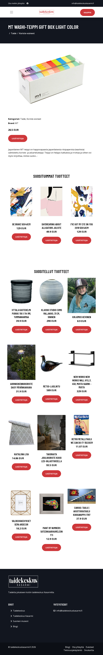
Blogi (15, 626)
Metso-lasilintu (51, 386)
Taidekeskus (19, 610)
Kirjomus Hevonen (81, 317)
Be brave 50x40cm (21, 224)
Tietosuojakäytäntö (73, 650)
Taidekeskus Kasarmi (23, 616)
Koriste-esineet (27, 33)
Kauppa (87, 12)
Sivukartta (89, 650)
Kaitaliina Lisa (21, 454)
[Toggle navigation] (11, 12)
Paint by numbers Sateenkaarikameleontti (51, 531)
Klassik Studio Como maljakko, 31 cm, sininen (51, 313)
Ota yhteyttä (78, 647)
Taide (13, 33)
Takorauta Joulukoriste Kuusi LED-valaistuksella (51, 458)
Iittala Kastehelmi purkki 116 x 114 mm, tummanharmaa (21, 313)
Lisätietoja (18, 138)
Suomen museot (20, 621)
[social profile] (27, 3)
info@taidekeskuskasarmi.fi (83, 3)
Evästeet (90, 647)
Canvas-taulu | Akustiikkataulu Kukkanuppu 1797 (81, 511)
